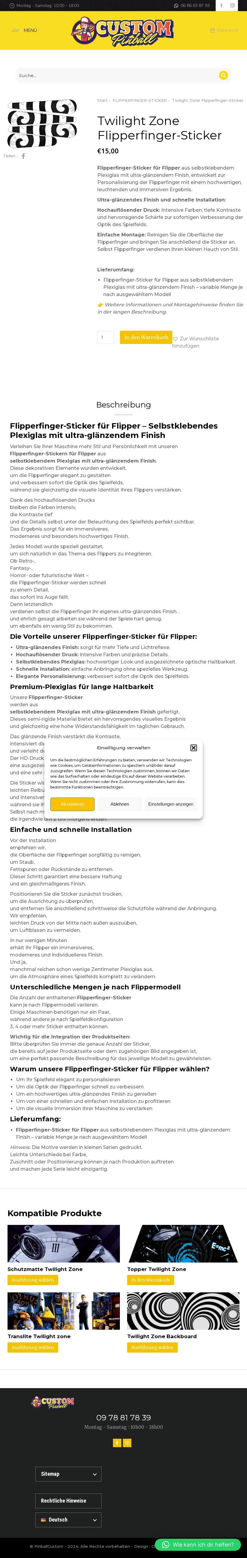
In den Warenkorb (146, 337)
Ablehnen (120, 804)
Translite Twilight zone (39, 1336)
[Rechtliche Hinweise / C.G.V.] (68, 1501)
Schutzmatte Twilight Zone (45, 1269)
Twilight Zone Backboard (162, 1336)
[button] (194, 748)
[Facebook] (117, 1443)
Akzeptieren (72, 804)
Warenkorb (227, 30)
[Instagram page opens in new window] (232, 5)
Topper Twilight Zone (156, 1269)
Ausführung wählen (33, 1280)
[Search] (223, 75)
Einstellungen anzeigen (170, 804)
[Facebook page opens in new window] (221, 5)
